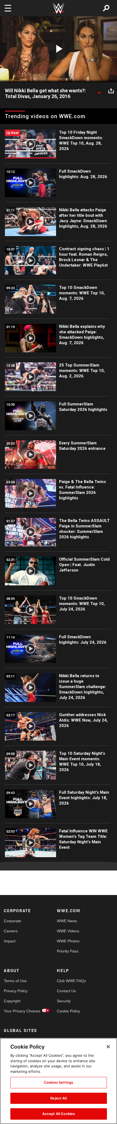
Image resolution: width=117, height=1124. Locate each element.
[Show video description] (99, 91)
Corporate (12, 921)
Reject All (58, 1098)
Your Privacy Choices (17, 1011)
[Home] (58, 8)
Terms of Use (15, 981)
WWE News (67, 921)
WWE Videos (68, 931)
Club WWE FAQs (70, 981)
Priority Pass (67, 951)
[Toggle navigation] (8, 8)
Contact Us (66, 991)
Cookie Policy (68, 1011)
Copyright (12, 1001)
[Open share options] (111, 91)
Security (64, 1001)
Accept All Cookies (58, 1113)
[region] (58, 1081)
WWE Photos (68, 941)
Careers (11, 931)
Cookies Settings (58, 1082)
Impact (10, 941)
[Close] (108, 1047)
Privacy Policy (15, 991)
